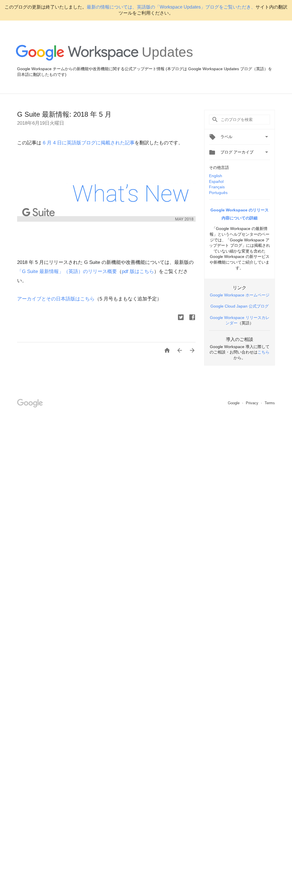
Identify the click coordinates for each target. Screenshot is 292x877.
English (215, 175)
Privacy (252, 403)
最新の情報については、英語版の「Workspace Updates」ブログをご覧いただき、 (171, 7)
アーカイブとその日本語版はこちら (56, 299)
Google (234, 403)
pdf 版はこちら (138, 271)
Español (216, 181)
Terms (270, 403)
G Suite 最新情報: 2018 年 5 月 (64, 114)
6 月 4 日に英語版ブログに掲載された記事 (88, 143)
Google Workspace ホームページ (239, 295)
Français (217, 187)
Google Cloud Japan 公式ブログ (239, 306)
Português (218, 192)
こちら (263, 352)
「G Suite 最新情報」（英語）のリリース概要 (67, 271)
